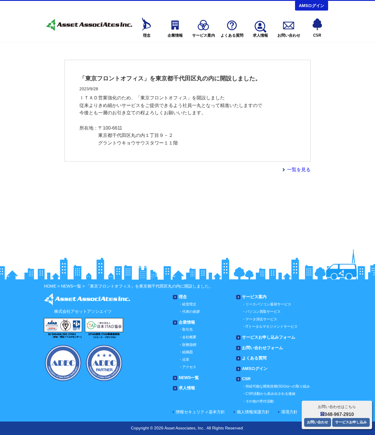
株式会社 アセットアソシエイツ (88, 25)
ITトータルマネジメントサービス (272, 326)
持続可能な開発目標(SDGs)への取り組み (278, 386)
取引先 (187, 329)
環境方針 (289, 411)
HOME (50, 286)
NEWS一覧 (71, 286)
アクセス (189, 367)
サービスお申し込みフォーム (268, 337)
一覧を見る (299, 169)
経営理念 (189, 304)
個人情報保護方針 (253, 411)
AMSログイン (311, 5)
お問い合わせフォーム (262, 347)
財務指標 (189, 345)
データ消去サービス (261, 319)
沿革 (185, 360)
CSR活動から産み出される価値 (270, 394)
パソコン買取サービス (263, 312)
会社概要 (189, 337)
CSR (317, 35)
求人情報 (260, 35)
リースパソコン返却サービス (268, 304)
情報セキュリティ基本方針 (200, 411)
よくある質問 (232, 35)
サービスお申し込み (351, 422)
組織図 (187, 352)
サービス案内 (203, 35)
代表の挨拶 (191, 312)
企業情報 (175, 35)
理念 (147, 35)
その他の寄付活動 (260, 401)
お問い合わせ (288, 35)
